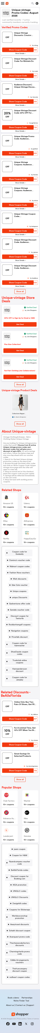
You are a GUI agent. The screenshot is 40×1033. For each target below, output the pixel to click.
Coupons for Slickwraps (19, 910)
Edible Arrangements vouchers (19, 961)
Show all (20, 291)
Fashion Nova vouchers (19, 573)
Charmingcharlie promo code (19, 953)
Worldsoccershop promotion (19, 917)
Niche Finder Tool (21, 1001)
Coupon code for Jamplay (19, 678)
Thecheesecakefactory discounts (20, 944)
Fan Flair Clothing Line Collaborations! (19, 371)
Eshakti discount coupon (19, 931)
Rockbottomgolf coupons (20, 625)
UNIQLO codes (19, 891)
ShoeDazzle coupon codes (19, 653)
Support (30, 1005)
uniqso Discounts (19, 597)
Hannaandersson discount (19, 670)
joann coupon (19, 849)
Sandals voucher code (19, 610)
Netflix (6, 539)
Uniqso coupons (19, 591)
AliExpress (28, 521)
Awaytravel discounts (19, 924)
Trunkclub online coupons (19, 661)
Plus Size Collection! (12, 344)
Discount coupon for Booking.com (20, 877)
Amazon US (8, 503)
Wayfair (27, 801)
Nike (26, 818)
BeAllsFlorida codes (19, 870)
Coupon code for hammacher (19, 644)
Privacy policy (21, 1019)
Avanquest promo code (19, 937)
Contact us (20, 1005)
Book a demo (13, 998)
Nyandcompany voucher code (19, 863)
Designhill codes (19, 903)
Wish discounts (19, 579)
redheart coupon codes (19, 977)
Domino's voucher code (19, 560)
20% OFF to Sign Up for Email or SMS (19, 318)
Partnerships (27, 998)
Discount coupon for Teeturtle (20, 617)
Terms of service (33, 1019)
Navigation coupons (19, 631)
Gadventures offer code (19, 604)
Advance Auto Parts (12, 818)
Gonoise (27, 836)
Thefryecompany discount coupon (19, 970)
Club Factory (8, 801)
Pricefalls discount (20, 637)
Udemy (27, 503)
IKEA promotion (19, 885)
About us (10, 1005)
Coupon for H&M (19, 855)
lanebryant (8, 836)
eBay (5, 521)
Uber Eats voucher (20, 585)
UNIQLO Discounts (19, 897)
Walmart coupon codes (20, 566)
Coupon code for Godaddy (19, 553)
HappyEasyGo (30, 539)
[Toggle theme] (37, 3)
